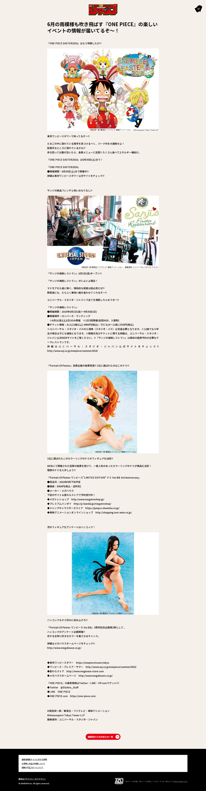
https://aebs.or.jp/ (180, 781)
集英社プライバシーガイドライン (32, 779)
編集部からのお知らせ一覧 (100, 736)
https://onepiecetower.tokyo (92, 662)
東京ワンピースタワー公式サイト (72, 176)
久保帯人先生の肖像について (33, 763)
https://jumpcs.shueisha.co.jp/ (102, 508)
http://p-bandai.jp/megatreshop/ (92, 503)
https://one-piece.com (83, 696)
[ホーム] (103, 9)
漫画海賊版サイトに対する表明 (34, 759)
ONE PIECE (64, 691)
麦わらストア (71, 495)
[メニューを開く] (198, 8)
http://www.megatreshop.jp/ (87, 499)
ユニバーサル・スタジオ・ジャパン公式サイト (98, 346)
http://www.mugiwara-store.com (85, 671)
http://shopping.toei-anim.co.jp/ (113, 512)
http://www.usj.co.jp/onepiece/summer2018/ (72, 351)
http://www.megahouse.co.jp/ (64, 648)
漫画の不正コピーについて (32, 767)
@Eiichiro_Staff (69, 687)
